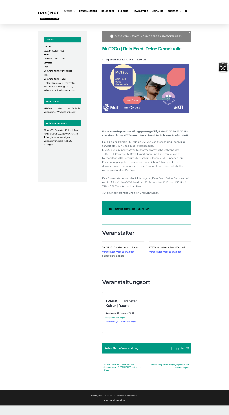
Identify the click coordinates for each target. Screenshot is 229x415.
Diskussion (57, 83)
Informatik (69, 83)
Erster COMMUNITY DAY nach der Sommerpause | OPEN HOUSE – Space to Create (122, 367)
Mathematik (50, 86)
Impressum (109, 400)
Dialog (47, 83)
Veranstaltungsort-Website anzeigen (120, 321)
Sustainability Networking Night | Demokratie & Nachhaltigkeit (170, 366)
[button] (186, 11)
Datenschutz (119, 400)
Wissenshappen (67, 90)
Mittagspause (65, 86)
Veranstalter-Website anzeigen (118, 251)
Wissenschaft (51, 90)
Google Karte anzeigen (115, 317)
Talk (46, 75)
